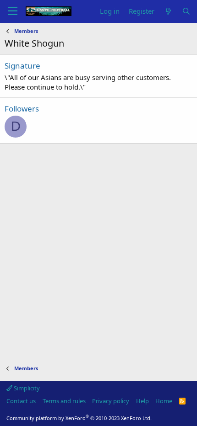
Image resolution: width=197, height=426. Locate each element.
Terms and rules (64, 401)
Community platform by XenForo (79, 418)
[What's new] (168, 11)
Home (163, 401)
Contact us (21, 401)
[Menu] (12, 11)
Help (142, 401)
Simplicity (26, 388)
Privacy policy (110, 401)
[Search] (186, 11)
